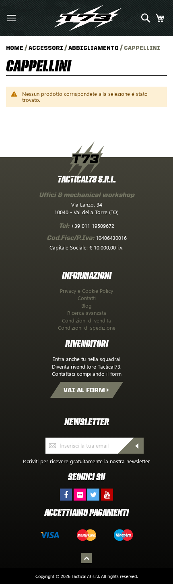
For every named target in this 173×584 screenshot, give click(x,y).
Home (15, 48)
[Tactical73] (87, 18)
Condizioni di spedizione (86, 327)
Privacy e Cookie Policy (86, 290)
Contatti (87, 297)
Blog (86, 305)
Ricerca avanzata (86, 312)
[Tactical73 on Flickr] (80, 495)
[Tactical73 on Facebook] (66, 495)
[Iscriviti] (139, 446)
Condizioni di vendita (86, 320)
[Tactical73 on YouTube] (107, 495)
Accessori (46, 48)
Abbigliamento (94, 48)
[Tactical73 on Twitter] (93, 495)
